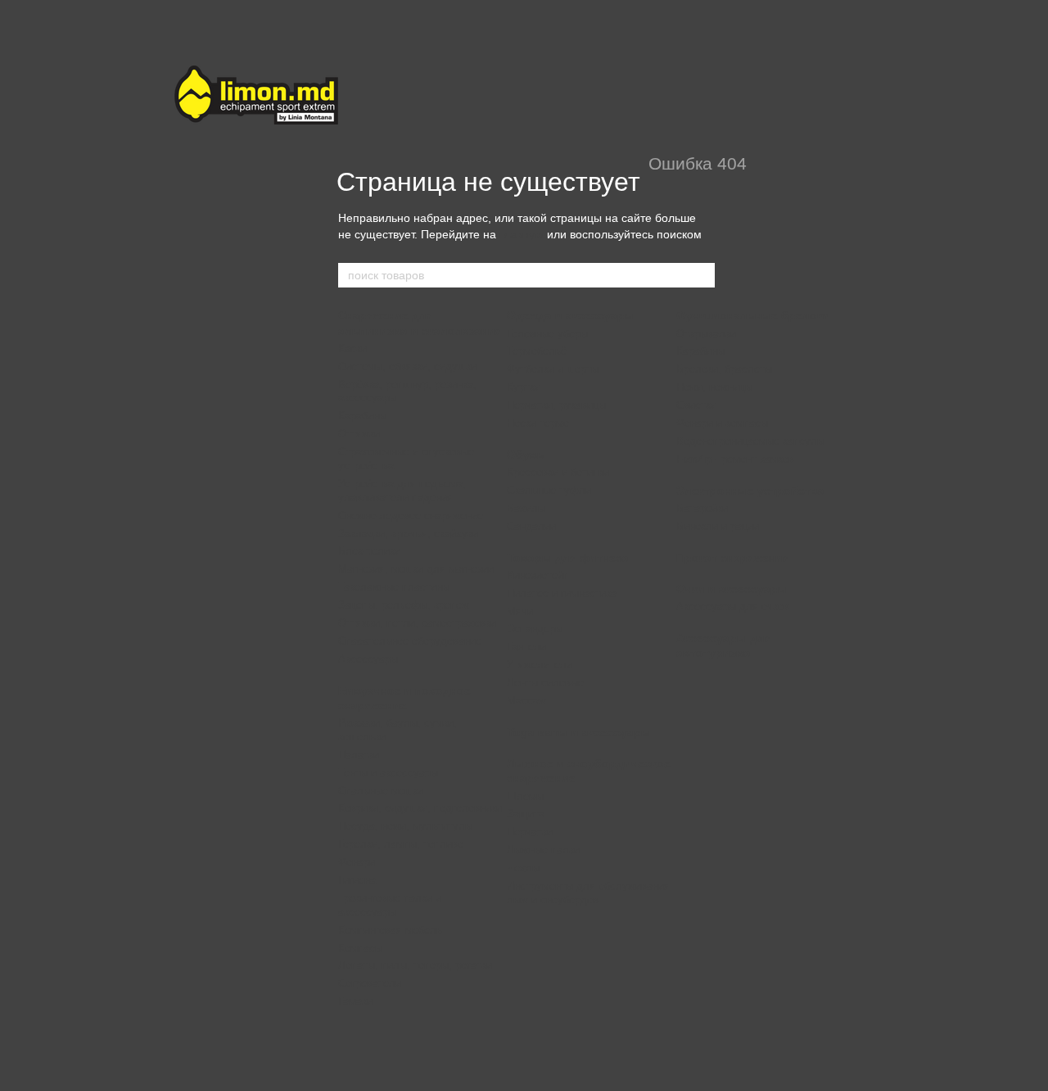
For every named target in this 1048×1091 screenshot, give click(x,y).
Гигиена (357, 880)
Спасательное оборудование (409, 641)
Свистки (696, 405)
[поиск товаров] (702, 275)
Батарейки (702, 508)
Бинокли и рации (717, 526)
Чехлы (523, 868)
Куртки (523, 387)
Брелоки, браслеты (724, 369)
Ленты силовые (545, 683)
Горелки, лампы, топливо (400, 844)
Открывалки (706, 334)
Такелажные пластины (393, 587)
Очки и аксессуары (732, 588)
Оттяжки (359, 434)
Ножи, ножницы (714, 387)
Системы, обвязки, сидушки (407, 366)
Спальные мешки (380, 791)
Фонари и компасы (722, 423)
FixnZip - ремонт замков (735, 459)
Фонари (356, 862)
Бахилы (526, 508)
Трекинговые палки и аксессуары (389, 905)
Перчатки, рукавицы (556, 405)
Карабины (362, 416)
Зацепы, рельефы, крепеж (403, 605)
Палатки (358, 755)
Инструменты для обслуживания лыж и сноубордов (588, 893)
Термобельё (537, 351)
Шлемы (525, 796)
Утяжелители (539, 665)
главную (521, 234)
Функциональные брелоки (753, 315)
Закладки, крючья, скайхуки (408, 533)
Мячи (520, 611)
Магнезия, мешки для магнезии (416, 569)
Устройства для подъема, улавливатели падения (402, 491)
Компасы (360, 948)
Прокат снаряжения (732, 557)
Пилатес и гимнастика (562, 593)
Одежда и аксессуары (571, 315)
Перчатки (530, 832)
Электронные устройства (750, 490)
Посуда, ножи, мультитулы (405, 826)
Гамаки (355, 1001)
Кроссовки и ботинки (558, 472)
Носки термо (538, 423)
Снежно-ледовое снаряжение (410, 515)
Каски (352, 348)
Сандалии (531, 526)
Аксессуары (368, 659)
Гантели (526, 647)
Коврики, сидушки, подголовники (420, 808)
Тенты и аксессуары (388, 773)
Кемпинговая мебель (390, 930)
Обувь (525, 454)
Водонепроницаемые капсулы (750, 441)
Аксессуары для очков (732, 606)
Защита (525, 814)
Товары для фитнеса (568, 557)
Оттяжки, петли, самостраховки (417, 623)
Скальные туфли (549, 490)
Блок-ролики (369, 551)
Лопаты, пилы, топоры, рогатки (415, 965)
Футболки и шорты (553, 369)
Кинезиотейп (538, 575)
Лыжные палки (543, 850)
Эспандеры (534, 628)
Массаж (526, 701)
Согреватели (369, 983)
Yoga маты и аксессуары (579, 732)
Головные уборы (547, 334)
